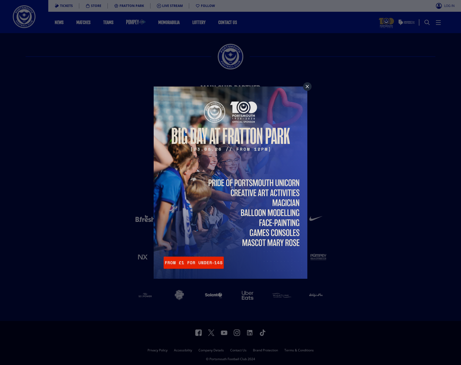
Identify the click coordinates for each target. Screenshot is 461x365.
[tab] (307, 86)
